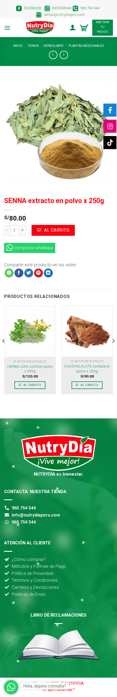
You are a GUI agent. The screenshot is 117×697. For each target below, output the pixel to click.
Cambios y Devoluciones (35, 587)
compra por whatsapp (33, 248)
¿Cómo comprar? (29, 559)
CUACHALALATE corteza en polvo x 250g (87, 368)
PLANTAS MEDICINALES (86, 46)
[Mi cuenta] (72, 27)
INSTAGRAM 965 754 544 (76, 8)
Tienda (33, 46)
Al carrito (56, 230)
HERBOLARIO (54, 46)
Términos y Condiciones (34, 580)
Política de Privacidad (32, 573)
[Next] (113, 352)
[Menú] (7, 27)
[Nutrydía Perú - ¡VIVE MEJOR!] (40, 27)
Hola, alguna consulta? (44, 686)
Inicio (18, 46)
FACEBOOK (31, 8)
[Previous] (4, 352)
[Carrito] (84, 27)
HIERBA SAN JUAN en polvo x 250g (30, 368)
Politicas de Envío (28, 594)
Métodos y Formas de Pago (39, 566)
